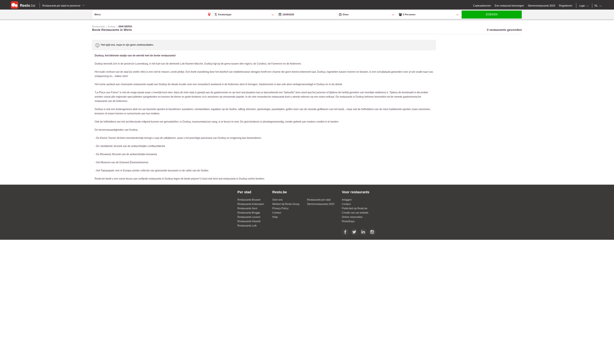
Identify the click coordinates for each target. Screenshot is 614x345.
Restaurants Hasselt (248, 221)
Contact (276, 212)
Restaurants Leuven (248, 217)
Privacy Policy (280, 208)
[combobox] (584, 6)
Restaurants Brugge (248, 212)
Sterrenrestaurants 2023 (320, 204)
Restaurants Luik (247, 225)
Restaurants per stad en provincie (61, 5)
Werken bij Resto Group (285, 204)
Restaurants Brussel (248, 199)
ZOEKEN (492, 14)
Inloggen (347, 199)
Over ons (277, 199)
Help (275, 217)
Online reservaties (352, 217)
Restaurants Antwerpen (250, 204)
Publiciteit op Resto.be (354, 208)
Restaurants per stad (319, 199)
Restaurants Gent (247, 208)
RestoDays (348, 221)
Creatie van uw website (355, 212)
